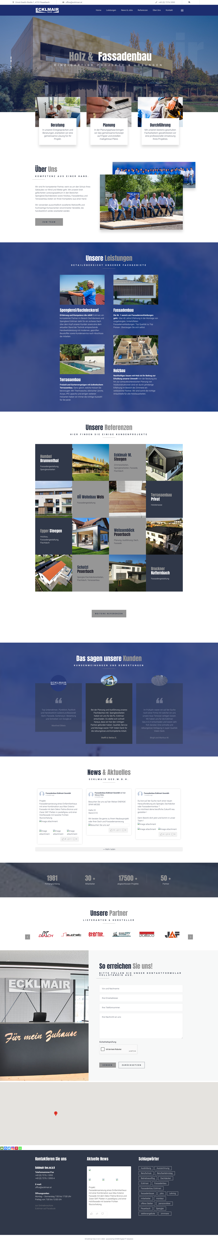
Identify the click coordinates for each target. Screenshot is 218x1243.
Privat (161, 497)
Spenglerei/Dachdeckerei (79, 310)
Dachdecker (165, 1178)
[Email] (1, 1148)
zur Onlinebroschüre (44, 1205)
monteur (160, 1198)
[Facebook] (5, 1148)
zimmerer (165, 1213)
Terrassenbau (70, 379)
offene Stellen (147, 1203)
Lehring (172, 1193)
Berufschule (146, 1173)
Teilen (127, 1214)
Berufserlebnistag (165, 1173)
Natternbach (160, 571)
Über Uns (157, 10)
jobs (162, 1193)
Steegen (123, 457)
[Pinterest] (16, 1148)
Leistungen (111, 10)
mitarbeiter (146, 1198)
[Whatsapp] (20, 1148)
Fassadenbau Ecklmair (151, 1188)
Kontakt (169, 10)
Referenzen (143, 10)
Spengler (160, 1208)
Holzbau (119, 370)
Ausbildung (146, 1168)
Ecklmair (145, 1183)
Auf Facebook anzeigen (116, 1214)
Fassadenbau (123, 310)
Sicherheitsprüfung (107, 1042)
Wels (90, 497)
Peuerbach (124, 532)
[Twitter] (9, 1148)
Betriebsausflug (148, 1178)
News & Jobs (127, 10)
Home (98, 10)
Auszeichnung (163, 1168)
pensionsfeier (164, 1203)
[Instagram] (12, 1148)
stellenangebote (148, 1213)
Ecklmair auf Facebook (45, 1208)
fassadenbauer (147, 1193)
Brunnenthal (49, 458)
